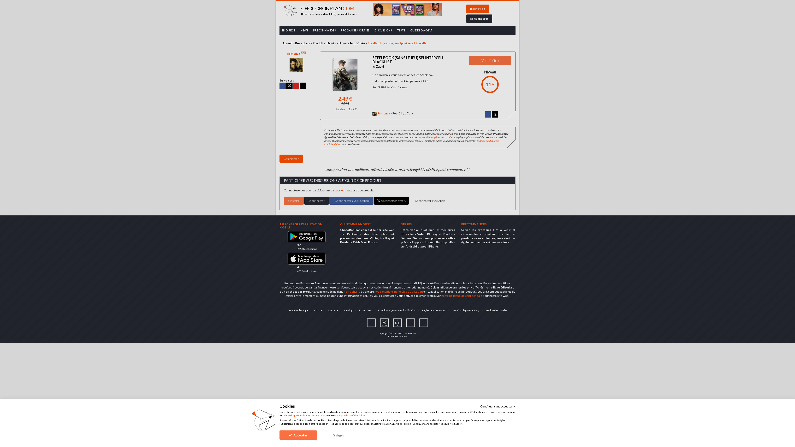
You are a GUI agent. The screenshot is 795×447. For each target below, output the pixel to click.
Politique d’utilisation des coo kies (306, 415)
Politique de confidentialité (350, 415)
